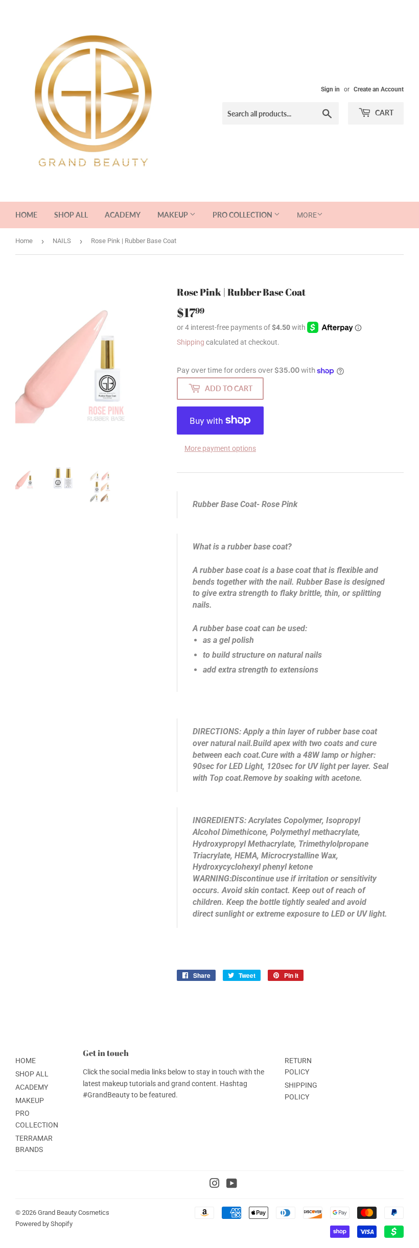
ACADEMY (123, 214)
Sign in (330, 89)
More (307, 215)
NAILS (62, 241)
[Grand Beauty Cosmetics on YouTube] (231, 1185)
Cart (383, 112)
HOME (26, 214)
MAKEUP (173, 214)
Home (24, 241)
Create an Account (379, 89)
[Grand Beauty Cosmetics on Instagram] (215, 1185)
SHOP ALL (71, 214)
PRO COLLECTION (243, 214)
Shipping (190, 342)
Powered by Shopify (44, 1224)
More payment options (220, 448)
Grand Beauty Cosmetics (73, 1212)
